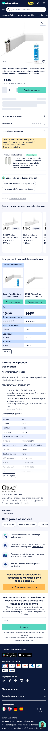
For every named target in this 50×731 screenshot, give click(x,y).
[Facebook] (10, 681)
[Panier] (43, 3)
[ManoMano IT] (4, 709)
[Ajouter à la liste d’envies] (43, 61)
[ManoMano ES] (21, 709)
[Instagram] (21, 681)
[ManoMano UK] (10, 709)
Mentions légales (9, 725)
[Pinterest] (15, 681)
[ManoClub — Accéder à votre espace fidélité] (31, 3)
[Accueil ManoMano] (14, 3)
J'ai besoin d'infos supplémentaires (18, 189)
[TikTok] (27, 681)
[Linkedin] (4, 681)
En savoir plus (28, 640)
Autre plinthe (8, 513)
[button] (24, 161)
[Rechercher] (8, 9)
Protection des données (28, 725)
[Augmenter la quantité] (14, 90)
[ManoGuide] (42, 725)
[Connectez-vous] (37, 3)
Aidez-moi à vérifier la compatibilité (19, 183)
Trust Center (7, 728)
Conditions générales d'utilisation (28, 728)
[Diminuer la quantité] (4, 90)
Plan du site (29, 721)
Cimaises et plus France (17, 199)
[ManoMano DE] (15, 709)
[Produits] (3, 9)
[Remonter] (40, 709)
